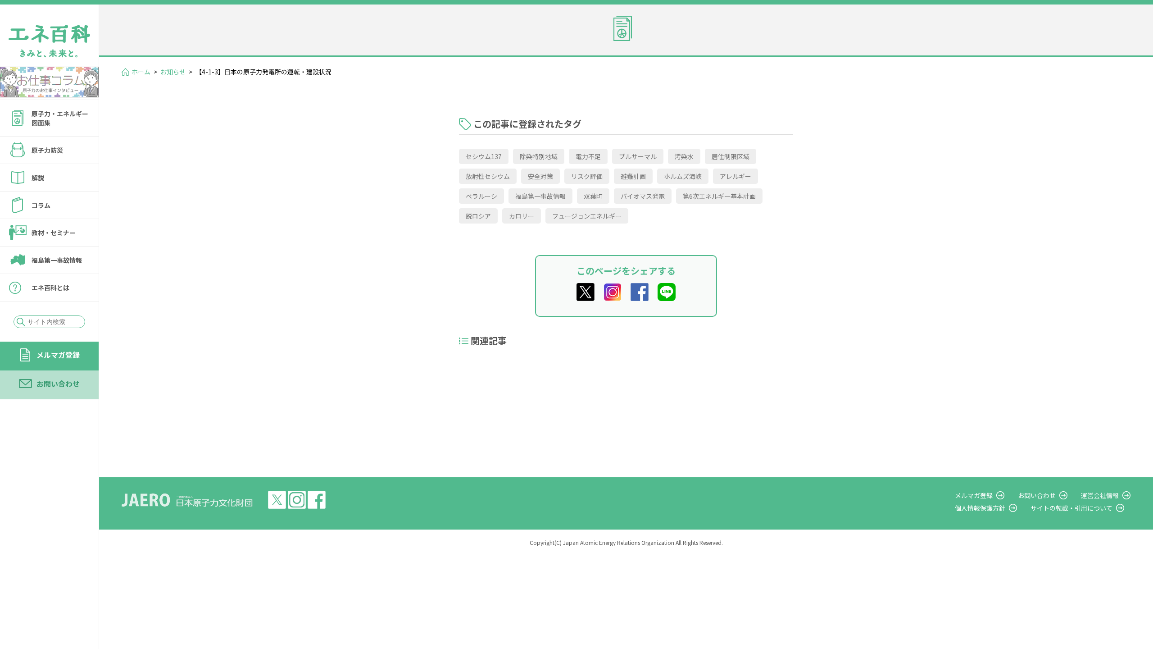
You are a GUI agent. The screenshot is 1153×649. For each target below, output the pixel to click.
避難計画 (633, 176)
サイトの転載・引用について (1071, 507)
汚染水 (684, 156)
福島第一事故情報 (57, 260)
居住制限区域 (730, 156)
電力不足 (588, 156)
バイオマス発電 (643, 196)
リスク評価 (587, 176)
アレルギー (735, 176)
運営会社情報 (1100, 495)
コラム (41, 205)
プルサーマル (638, 156)
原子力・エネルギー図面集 (60, 118)
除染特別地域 (539, 156)
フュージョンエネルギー (587, 215)
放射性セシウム (488, 176)
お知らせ (173, 71)
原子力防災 (47, 150)
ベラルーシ (481, 196)
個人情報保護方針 (980, 507)
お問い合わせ (58, 383)
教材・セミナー (54, 232)
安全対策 (540, 176)
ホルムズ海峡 (683, 176)
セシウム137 (484, 156)
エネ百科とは (50, 287)
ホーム (141, 71)
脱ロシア (478, 215)
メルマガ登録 (58, 354)
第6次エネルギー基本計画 (719, 196)
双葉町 (593, 196)
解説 (38, 177)
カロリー (521, 215)
